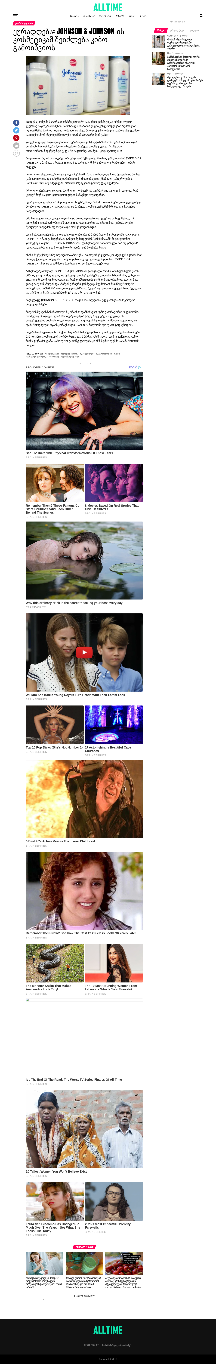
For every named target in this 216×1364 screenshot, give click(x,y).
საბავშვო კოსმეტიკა (37, 357)
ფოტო (143, 15)
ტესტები (120, 15)
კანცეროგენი (88, 354)
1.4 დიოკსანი (52, 354)
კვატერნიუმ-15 (104, 354)
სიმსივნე (54, 357)
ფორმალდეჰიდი (70, 357)
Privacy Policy (91, 1345)
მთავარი (74, 15)
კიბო (117, 354)
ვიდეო (132, 15)
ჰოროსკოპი (105, 15)
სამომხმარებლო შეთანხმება (117, 1345)
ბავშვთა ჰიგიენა (70, 354)
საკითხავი (88, 15)
